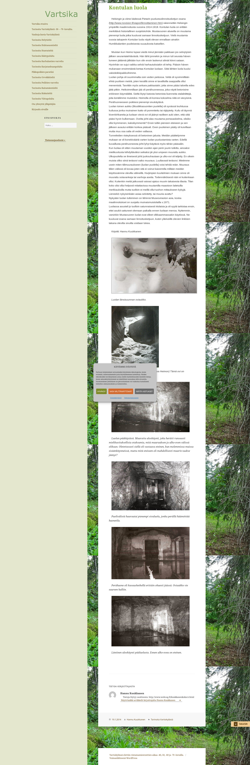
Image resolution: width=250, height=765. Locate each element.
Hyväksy (101, 391)
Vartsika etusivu (40, 23)
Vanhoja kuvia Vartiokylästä (46, 34)
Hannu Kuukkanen (136, 719)
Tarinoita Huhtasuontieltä (45, 45)
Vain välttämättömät (121, 391)
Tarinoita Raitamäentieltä (45, 88)
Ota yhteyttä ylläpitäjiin (43, 104)
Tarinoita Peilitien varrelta (45, 82)
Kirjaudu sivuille (40, 109)
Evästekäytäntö (116, 398)
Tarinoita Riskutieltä (42, 93)
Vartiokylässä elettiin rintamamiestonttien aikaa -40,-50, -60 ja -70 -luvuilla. (147, 755)
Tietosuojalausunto (131, 398)
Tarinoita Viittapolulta (43, 98)
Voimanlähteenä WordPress (123, 758)
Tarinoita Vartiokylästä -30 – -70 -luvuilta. (52, 29)
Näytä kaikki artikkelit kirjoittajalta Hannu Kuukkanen (148, 700)
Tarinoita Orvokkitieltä (43, 77)
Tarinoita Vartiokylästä (162, 719)
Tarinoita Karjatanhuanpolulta (47, 66)
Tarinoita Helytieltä (41, 39)
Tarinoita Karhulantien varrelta (48, 61)
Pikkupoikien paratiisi (43, 72)
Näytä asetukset (144, 391)
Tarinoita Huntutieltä (42, 50)
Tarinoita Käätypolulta (43, 55)
